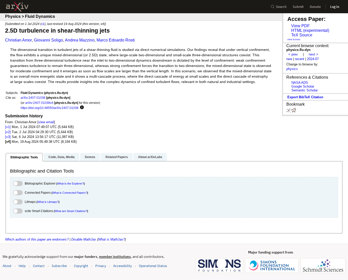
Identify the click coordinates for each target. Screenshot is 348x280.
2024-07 (313, 59)
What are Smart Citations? (71, 211)
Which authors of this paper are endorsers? (37, 239)
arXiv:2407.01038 (33, 97)
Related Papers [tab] (116, 157)
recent (299, 59)
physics (292, 69)
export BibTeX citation (305, 97)
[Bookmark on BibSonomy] (288, 111)
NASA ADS (299, 83)
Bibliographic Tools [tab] (24, 157)
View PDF (300, 26)
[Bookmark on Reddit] (293, 111)
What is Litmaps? (48, 201)
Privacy (100, 266)
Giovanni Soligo (48, 40)
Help (22, 266)
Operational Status (153, 265)
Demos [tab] (90, 157)
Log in (334, 7)
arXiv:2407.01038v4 (39, 102)
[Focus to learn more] (81, 107)
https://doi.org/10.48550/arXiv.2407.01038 (49, 107)
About (7, 266)
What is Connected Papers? (69, 192)
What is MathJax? (111, 239)
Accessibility (122, 266)
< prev (293, 54)
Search (281, 7)
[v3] (8, 137)
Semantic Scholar (304, 90)
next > (313, 54)
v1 (43, 23)
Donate (315, 7)
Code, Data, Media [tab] (61, 157)
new (289, 59)
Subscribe (59, 266)
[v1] (8, 127)
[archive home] (17, 7)
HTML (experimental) (310, 30)
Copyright (81, 266)
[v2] (8, 132)
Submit (298, 7)
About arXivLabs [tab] (150, 157)
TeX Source (301, 35)
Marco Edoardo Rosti (116, 40)
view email (46, 122)
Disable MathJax (83, 239)
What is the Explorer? (70, 183)
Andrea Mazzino (80, 40)
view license (293, 39)
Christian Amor (18, 40)
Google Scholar (302, 86)
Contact (39, 266)
